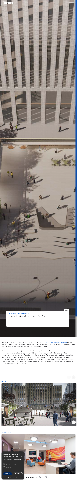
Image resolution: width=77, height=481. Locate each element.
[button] (13, 477)
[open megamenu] (56, 3)
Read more (13, 461)
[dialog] (13, 465)
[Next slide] (73, 377)
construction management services (54, 342)
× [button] (22, 453)
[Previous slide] (69, 377)
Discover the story (12, 324)
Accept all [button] (7, 473)
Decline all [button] (18, 473)
